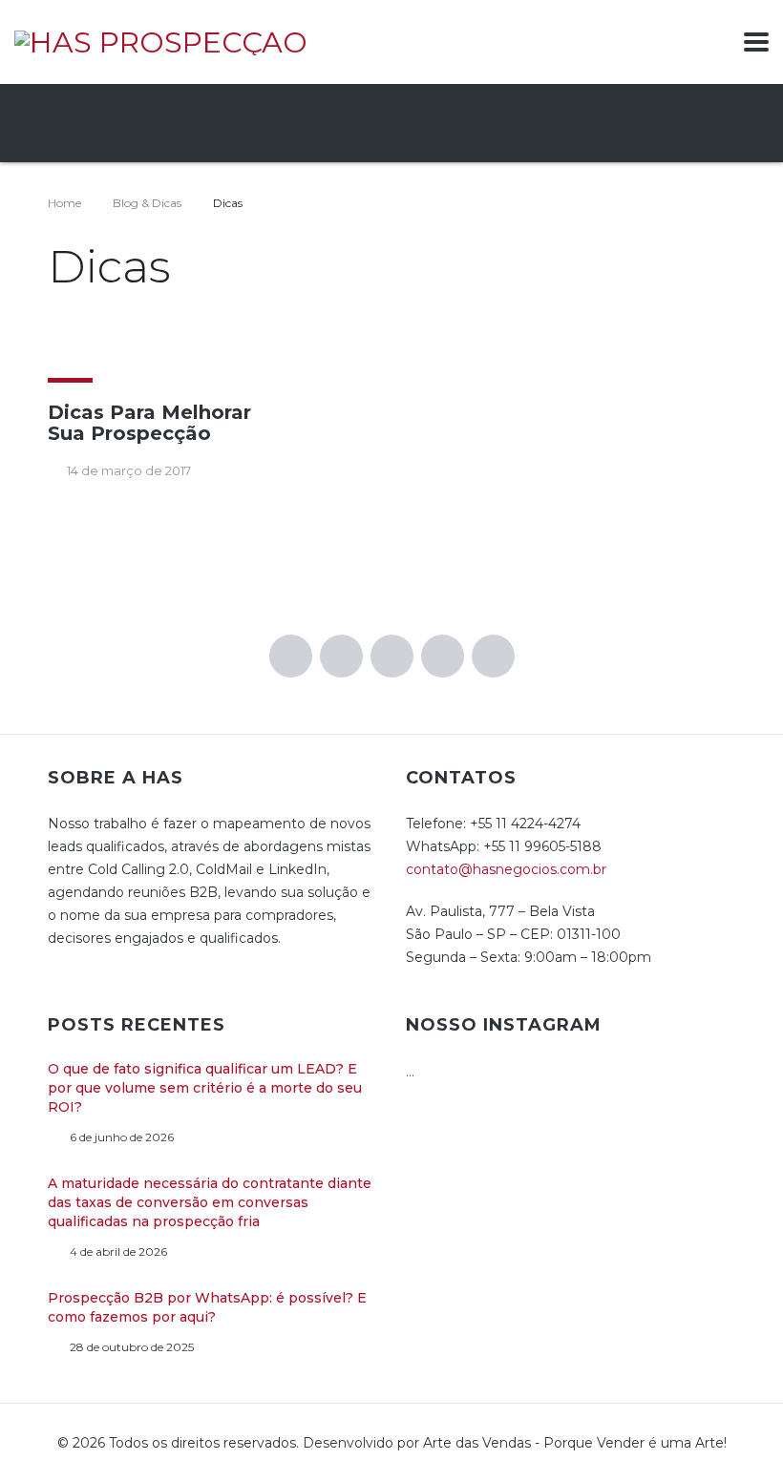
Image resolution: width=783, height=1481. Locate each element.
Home (64, 203)
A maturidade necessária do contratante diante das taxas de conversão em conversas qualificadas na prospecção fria (209, 1202)
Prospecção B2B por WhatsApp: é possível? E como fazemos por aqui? (207, 1307)
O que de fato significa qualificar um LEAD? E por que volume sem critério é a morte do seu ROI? (205, 1088)
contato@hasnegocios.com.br (506, 869)
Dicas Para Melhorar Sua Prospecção (149, 423)
